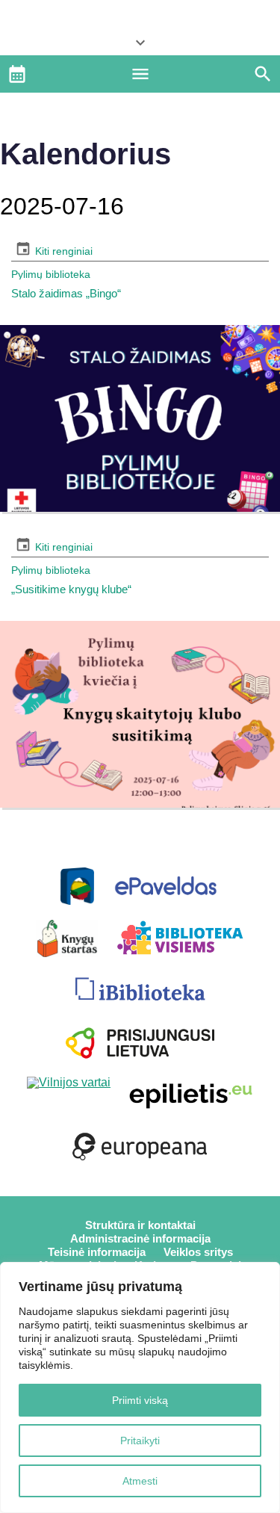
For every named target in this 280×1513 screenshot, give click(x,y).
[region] (140, 1387)
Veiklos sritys (198, 1252)
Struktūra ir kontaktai (140, 1225)
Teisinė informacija (97, 1252)
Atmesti (140, 1481)
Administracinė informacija (140, 1238)
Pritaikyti (140, 1441)
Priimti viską (140, 1400)
